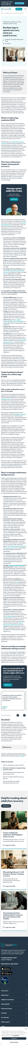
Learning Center (9, 13)
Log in (3, 959)
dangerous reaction (20, 414)
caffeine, (18, 320)
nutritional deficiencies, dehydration (13, 321)
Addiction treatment (18, 13)
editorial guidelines (21, 756)
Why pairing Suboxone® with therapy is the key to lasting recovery (13, 874)
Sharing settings (14, 1042)
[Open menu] (25, 9)
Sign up (9, 959)
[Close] (26, 1029)
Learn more (6, 806)
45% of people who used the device (13, 623)
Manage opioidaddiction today (14, 189)
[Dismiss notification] (26, 2)
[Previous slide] (17, 715)
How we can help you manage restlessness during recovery (11, 782)
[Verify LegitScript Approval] (5, 980)
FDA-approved (9, 616)
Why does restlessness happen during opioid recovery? (14, 768)
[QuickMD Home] (6, 9)
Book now (18, 9)
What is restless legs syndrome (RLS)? (13, 765)
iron (17, 582)
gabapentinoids (5, 399)
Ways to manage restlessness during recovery (13, 777)
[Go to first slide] (24, 715)
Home (2, 13)
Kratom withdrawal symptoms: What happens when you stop (12, 835)
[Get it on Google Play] (6, 973)
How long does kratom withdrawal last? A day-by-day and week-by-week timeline (13, 916)
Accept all (14, 1038)
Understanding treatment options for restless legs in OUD (13, 773)
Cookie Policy (15, 1035)
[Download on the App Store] (6, 968)
